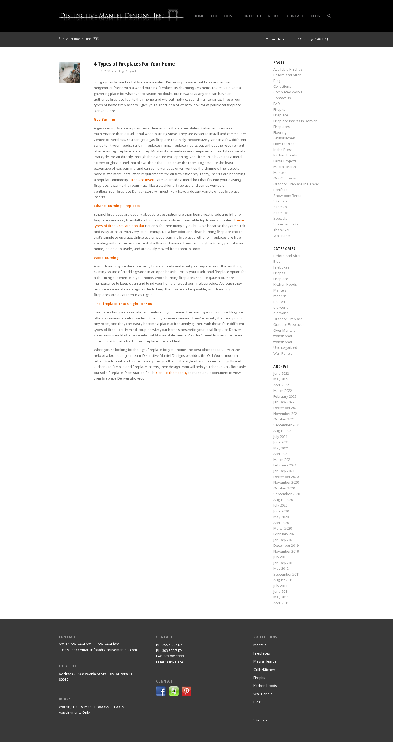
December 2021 (286, 407)
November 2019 (286, 551)
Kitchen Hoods (285, 155)
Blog (121, 71)
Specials (280, 218)
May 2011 (281, 597)
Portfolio (280, 189)
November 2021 (286, 413)
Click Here (175, 662)
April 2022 (281, 385)
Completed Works (287, 92)
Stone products (285, 224)
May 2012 (281, 568)
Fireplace (280, 115)
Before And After (287, 255)
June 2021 (281, 442)
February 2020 (284, 533)
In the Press (283, 149)
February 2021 (284, 465)
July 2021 (280, 436)
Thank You (282, 229)
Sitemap (280, 201)
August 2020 (283, 499)
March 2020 (282, 528)
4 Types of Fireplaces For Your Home (134, 63)
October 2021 (284, 419)
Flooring (279, 132)
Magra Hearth (284, 166)
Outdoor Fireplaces (289, 324)
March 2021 (282, 459)
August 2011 (283, 579)
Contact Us (282, 97)
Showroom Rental (287, 195)
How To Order (284, 143)
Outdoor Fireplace (288, 318)
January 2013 (283, 562)
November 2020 (286, 482)
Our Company (284, 178)
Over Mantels (284, 330)
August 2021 (283, 430)
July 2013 (280, 556)
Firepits (279, 109)
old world (280, 307)
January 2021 (283, 470)
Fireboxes (281, 267)
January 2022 (283, 402)
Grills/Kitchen (284, 138)
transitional (282, 336)
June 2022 (281, 373)
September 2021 (286, 425)
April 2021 (281, 453)
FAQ (276, 103)
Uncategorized (285, 347)
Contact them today (172, 372)
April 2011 (281, 603)
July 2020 (280, 505)
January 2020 (283, 539)
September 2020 (286, 493)
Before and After (287, 74)
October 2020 (284, 488)
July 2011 (280, 585)
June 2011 (281, 591)
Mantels (280, 172)
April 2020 (281, 522)
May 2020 (281, 516)
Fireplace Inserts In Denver (295, 120)
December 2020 (286, 476)
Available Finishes (288, 69)
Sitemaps (281, 212)
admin (136, 71)
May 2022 (281, 379)
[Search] (329, 15)
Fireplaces (281, 126)
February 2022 (284, 396)
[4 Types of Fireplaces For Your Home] (69, 72)
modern (279, 295)
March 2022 (282, 390)
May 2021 (281, 448)
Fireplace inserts (143, 179)
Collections (282, 86)
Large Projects (284, 161)
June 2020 (281, 511)
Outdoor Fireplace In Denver (296, 184)
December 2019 (286, 545)
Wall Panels (282, 235)
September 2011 (286, 574)
